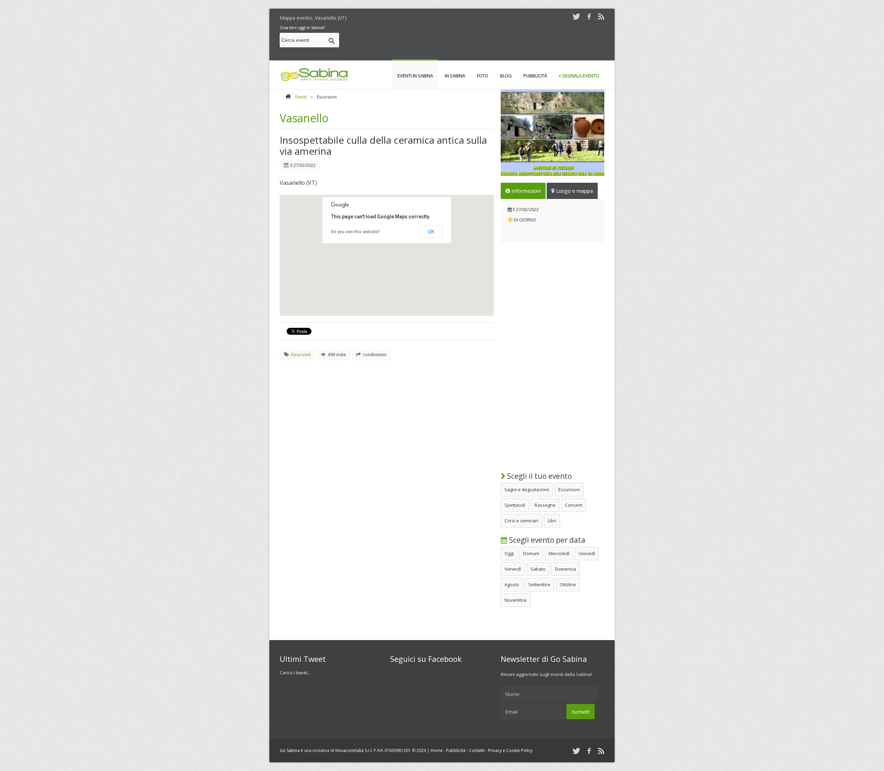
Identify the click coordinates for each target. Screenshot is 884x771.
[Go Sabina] (288, 97)
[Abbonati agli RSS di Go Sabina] (601, 16)
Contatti (476, 750)
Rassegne (545, 505)
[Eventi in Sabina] (314, 80)
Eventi (301, 97)
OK (431, 232)
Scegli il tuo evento (538, 476)
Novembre (516, 600)
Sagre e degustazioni (527, 489)
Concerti (573, 505)
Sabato (538, 569)
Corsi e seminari (521, 520)
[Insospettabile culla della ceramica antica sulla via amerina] (552, 132)
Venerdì (513, 569)
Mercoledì (559, 553)
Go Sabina (290, 750)
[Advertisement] (478, 41)
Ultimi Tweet (303, 659)
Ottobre (568, 584)
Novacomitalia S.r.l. (354, 750)
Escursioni (569, 489)
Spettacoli (515, 505)
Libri (552, 520)
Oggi (509, 553)
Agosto (512, 584)
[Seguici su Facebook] (589, 16)
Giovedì (587, 553)
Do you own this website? (355, 231)
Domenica (565, 569)
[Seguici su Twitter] (576, 16)
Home (437, 750)
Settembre (539, 584)
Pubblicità (455, 750)
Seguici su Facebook (426, 659)
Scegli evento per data (546, 540)
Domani (531, 553)
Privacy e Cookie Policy (510, 750)
